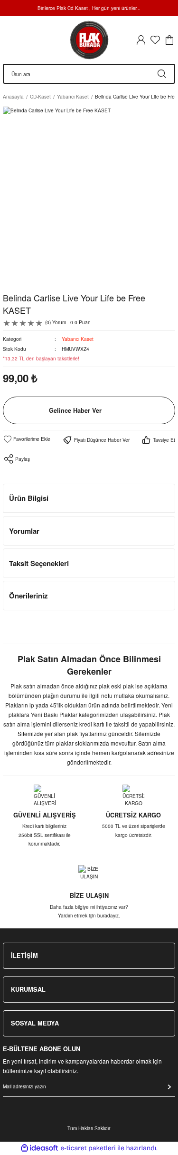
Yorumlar (24, 531)
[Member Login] (141, 40)
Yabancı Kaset (78, 338)
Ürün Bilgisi (28, 498)
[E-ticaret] (88, 1148)
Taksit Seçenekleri (39, 563)
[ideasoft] (39, 1148)
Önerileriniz (28, 595)
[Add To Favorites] (26, 439)
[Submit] (169, 1087)
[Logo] (89, 40)
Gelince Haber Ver (75, 410)
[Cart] (169, 40)
